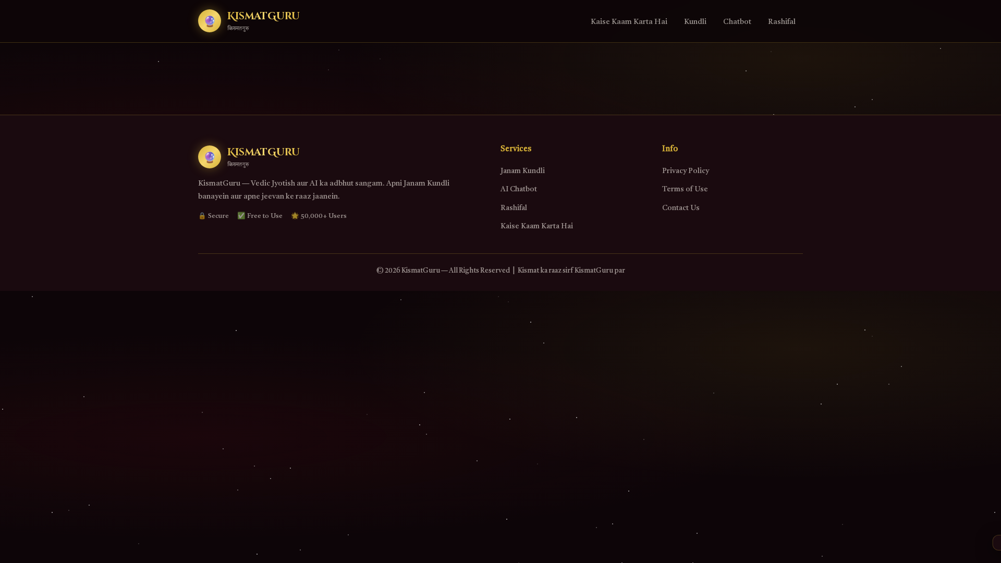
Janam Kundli (522, 171)
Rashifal (782, 22)
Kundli (695, 22)
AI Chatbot (518, 189)
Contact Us (681, 208)
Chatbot (737, 22)
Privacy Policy (685, 171)
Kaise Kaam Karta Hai (629, 22)
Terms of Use (685, 189)
